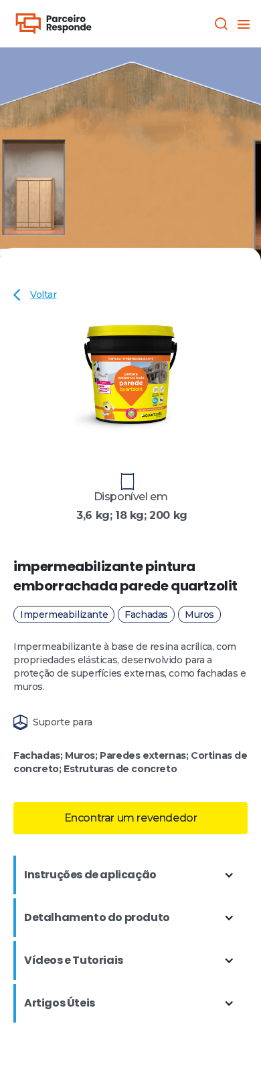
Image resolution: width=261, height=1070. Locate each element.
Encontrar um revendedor (130, 818)
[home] (53, 23)
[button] (242, 23)
